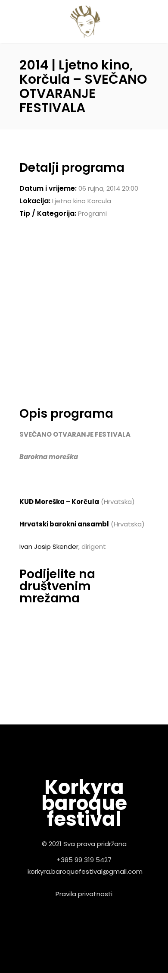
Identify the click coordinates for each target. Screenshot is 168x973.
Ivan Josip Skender (48, 546)
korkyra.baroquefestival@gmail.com (85, 871)
